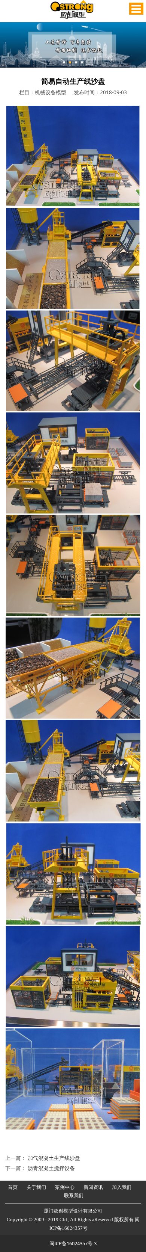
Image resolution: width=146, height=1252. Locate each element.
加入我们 (121, 1187)
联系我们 (73, 1195)
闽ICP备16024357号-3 (73, 1243)
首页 (13, 1187)
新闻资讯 (93, 1187)
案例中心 (64, 1187)
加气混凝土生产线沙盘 (54, 1157)
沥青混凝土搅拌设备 (51, 1168)
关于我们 (36, 1187)
